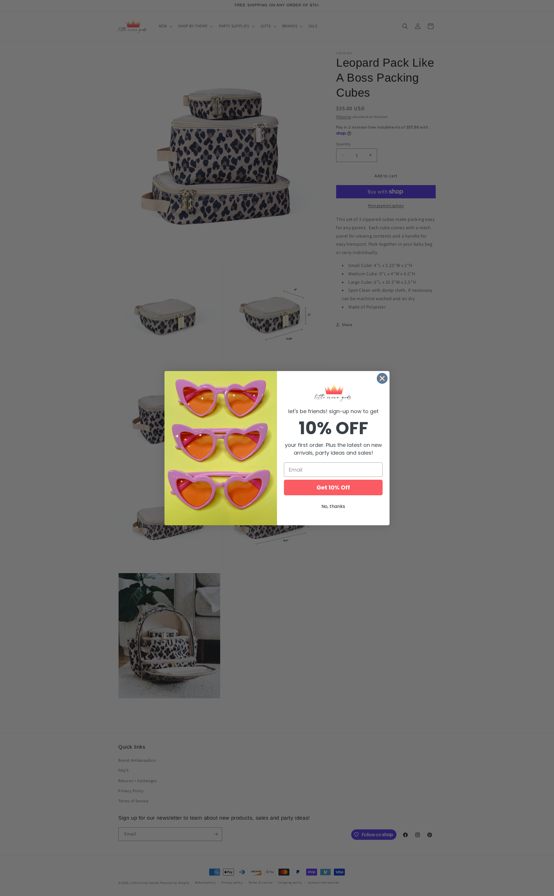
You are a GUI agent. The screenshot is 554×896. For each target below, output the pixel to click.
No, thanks (333, 506)
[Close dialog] (382, 378)
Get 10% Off (333, 487)
